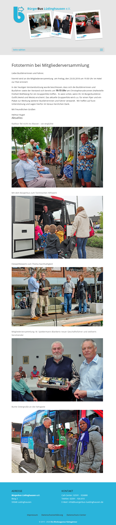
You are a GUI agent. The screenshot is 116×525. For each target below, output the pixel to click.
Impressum (32, 515)
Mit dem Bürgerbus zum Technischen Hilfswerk (34, 192)
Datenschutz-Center (76, 515)
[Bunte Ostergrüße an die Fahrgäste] (57, 441)
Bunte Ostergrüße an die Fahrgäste (28, 406)
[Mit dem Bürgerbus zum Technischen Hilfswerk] (57, 227)
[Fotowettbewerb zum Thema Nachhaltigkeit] (57, 296)
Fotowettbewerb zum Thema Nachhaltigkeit (32, 264)
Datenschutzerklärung (52, 515)
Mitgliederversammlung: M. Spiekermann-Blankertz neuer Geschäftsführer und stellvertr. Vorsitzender (54, 333)
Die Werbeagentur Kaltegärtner (64, 522)
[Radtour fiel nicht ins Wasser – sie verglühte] (57, 157)
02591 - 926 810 (77, 498)
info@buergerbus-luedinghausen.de (86, 502)
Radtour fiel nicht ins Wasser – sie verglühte (32, 123)
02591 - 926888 (80, 495)
